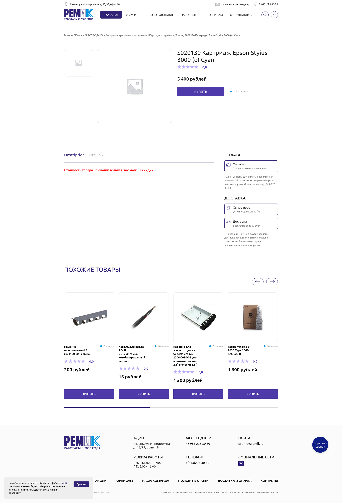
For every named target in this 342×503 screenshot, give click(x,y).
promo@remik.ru (250, 443)
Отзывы (96, 155)
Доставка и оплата (235, 480)
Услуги (131, 14)
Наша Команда (155, 480)
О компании (239, 14)
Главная (68, 35)
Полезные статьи (193, 480)
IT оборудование (161, 14)
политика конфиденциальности (210, 492)
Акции (101, 480)
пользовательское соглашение (176, 492)
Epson (179, 35)
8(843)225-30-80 (268, 4)
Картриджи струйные (161, 35)
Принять (81, 484)
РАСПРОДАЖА (94, 35)
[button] (258, 281)
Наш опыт (188, 14)
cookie (64, 483)
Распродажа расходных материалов (126, 35)
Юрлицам (215, 14)
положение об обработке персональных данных (253, 492)
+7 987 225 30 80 (198, 443)
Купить (200, 91)
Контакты (269, 480)
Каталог (111, 14)
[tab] (75, 155)
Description (74, 155)
